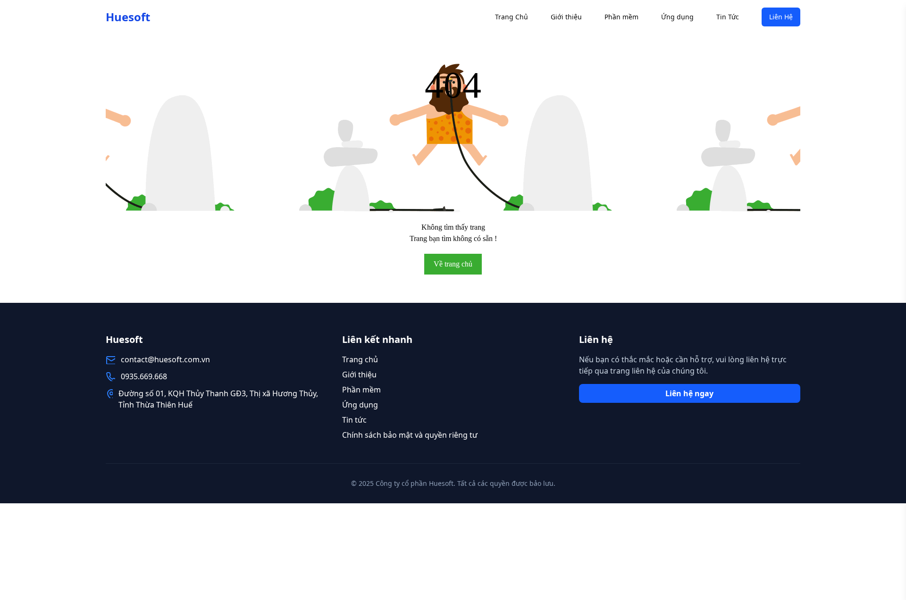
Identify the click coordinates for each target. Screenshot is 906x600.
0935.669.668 (144, 376)
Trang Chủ (511, 16)
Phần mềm (621, 16)
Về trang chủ (453, 264)
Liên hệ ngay (689, 393)
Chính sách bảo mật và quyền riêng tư (410, 435)
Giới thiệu (566, 16)
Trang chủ (360, 359)
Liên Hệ (781, 16)
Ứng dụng (677, 16)
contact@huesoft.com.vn (165, 359)
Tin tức (354, 420)
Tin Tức (727, 16)
